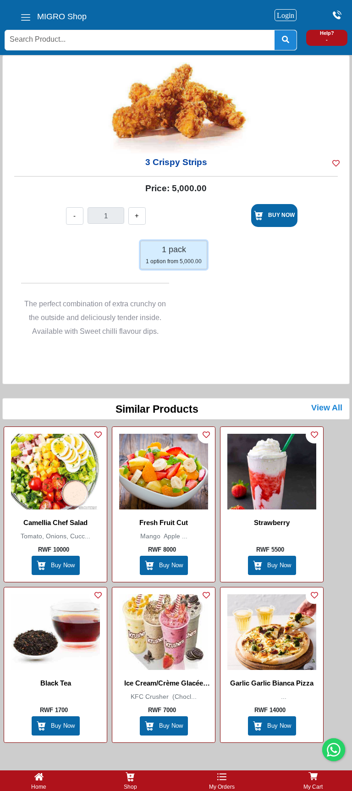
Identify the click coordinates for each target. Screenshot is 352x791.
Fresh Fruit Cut (163, 522)
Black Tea (55, 683)
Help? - (327, 36)
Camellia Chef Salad (55, 522)
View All (326, 407)
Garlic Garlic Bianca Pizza (272, 683)
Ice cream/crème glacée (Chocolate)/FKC (163, 684)
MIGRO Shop (62, 16)
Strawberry (272, 522)
